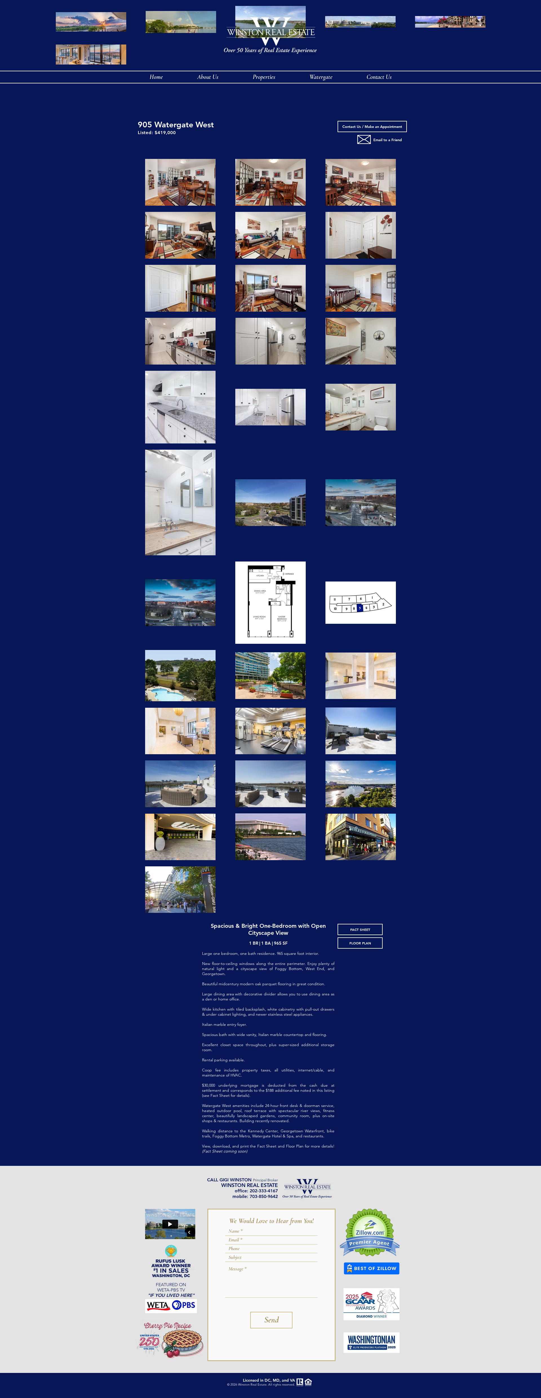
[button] (360, 929)
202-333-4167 (264, 1190)
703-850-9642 (264, 1196)
